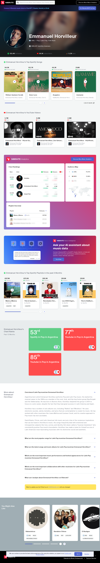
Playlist (12, 211)
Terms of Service (91, 558)
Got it (78, 554)
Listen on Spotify (88, 103)
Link (25, 215)
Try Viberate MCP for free (87, 8)
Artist (17, 172)
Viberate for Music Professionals (73, 558)
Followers (45, 172)
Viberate (7, 2)
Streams (55, 172)
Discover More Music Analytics (88, 2)
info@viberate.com (53, 487)
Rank (11, 172)
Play (14, 81)
